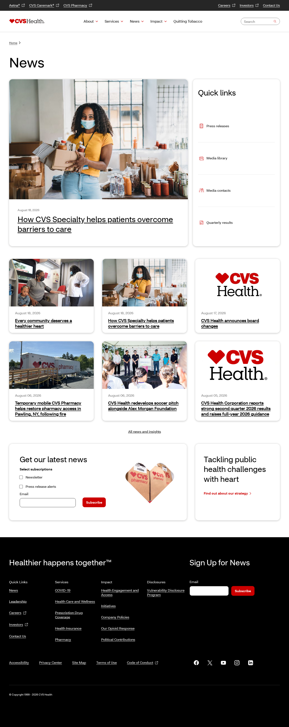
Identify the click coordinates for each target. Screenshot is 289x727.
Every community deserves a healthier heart (43, 323)
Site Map (79, 662)
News (134, 21)
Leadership (18, 601)
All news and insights (144, 431)
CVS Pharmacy (75, 5)
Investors (247, 5)
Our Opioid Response (118, 628)
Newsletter (34, 477)
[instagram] (236, 662)
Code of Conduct (140, 662)
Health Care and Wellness (75, 601)
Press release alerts (41, 486)
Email (24, 494)
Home (13, 43)
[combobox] (260, 21)
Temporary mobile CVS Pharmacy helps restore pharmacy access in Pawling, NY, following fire (48, 408)
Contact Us (271, 5)
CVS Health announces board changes (230, 323)
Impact (156, 21)
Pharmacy (63, 639)
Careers (224, 5)
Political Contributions (118, 639)
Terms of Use (106, 662)
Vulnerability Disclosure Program (165, 592)
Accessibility (19, 662)
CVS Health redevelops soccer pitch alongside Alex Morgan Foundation (143, 405)
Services (112, 21)
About (89, 21)
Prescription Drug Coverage (69, 614)
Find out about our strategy (226, 493)
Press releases (217, 125)
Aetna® (14, 5)
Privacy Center (50, 662)
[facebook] (196, 662)
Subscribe (94, 502)
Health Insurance (68, 628)
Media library (216, 158)
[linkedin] (250, 662)
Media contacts (218, 190)
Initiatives (108, 606)
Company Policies (115, 617)
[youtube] (223, 662)
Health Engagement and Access (120, 592)
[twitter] (209, 662)
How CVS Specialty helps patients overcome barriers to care (141, 323)
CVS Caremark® (41, 5)
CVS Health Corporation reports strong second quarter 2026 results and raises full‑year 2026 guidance (236, 408)
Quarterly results (219, 222)
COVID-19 (62, 590)
